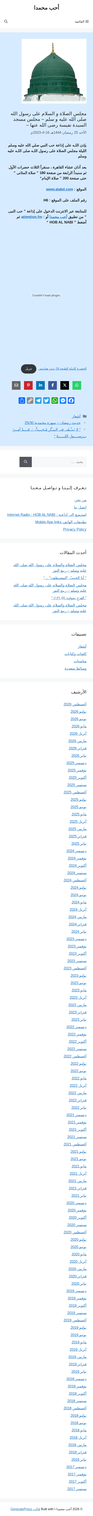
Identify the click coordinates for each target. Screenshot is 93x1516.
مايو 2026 (79, 726)
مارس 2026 (77, 741)
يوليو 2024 (79, 888)
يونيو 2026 (79, 719)
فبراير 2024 (78, 924)
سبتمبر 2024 (77, 873)
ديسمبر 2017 (76, 1467)
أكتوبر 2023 (78, 954)
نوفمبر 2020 (77, 1210)
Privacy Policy (75, 529)
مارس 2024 (77, 917)
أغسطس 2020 (75, 1232)
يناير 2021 (79, 1196)
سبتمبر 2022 (77, 1049)
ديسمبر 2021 (76, 1115)
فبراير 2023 (78, 1012)
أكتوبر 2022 (78, 1042)
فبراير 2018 (78, 1452)
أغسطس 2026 (75, 704)
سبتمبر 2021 (77, 1137)
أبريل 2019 (78, 1350)
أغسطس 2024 (75, 880)
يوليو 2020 (79, 1240)
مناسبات (80, 661)
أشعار (76, 416)
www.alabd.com (59, 189)
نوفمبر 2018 (77, 1386)
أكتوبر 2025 (78, 778)
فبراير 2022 (78, 1100)
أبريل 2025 (78, 822)
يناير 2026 (79, 756)
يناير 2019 (79, 1372)
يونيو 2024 (79, 895)
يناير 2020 (79, 1284)
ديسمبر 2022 (76, 1027)
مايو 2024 (79, 902)
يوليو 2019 (79, 1328)
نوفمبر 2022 (77, 1034)
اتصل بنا (80, 507)
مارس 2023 (77, 1005)
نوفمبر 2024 (77, 858)
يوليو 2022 (79, 1064)
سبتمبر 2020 (77, 1225)
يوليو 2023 (79, 976)
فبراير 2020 (78, 1276)
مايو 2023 (79, 990)
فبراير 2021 (78, 1188)
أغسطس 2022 (75, 1056)
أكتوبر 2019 (78, 1306)
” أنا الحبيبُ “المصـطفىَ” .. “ (65, 578)
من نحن (80, 500)
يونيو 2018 (79, 1423)
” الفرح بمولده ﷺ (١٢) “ (69, 598)
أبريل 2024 (78, 910)
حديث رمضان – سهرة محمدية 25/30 (53, 423)
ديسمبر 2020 (76, 1203)
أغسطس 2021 (75, 1144)
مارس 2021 (77, 1181)
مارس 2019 (77, 1357)
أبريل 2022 (78, 1086)
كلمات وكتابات (75, 654)
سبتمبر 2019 (77, 1313)
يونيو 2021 (79, 1159)
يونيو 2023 (79, 983)
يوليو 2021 (79, 1152)
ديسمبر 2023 (76, 939)
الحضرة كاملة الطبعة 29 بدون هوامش (62, 368)
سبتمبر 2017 (77, 1489)
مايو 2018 (79, 1430)
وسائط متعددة (76, 668)
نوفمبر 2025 (77, 770)
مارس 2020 (77, 1269)
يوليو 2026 (79, 712)
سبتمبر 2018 (77, 1401)
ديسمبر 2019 (76, 1291)
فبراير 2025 (78, 836)
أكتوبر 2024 (78, 866)
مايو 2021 (79, 1166)
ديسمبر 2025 (76, 763)
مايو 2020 (79, 1254)
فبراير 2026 (78, 748)
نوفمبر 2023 (77, 946)
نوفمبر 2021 (77, 1122)
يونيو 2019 (79, 1335)
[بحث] (25, 462)
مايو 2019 (79, 1342)
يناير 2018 (79, 1460)
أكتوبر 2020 (78, 1218)
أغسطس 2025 (75, 792)
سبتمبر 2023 (77, 961)
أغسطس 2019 (75, 1320)
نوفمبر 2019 (77, 1298)
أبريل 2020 (78, 1262)
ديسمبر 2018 (76, 1379)
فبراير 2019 (78, 1364)
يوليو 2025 (79, 800)
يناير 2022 (79, 1108)
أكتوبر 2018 (78, 1394)
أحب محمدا (46, 8)
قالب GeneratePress (25, 1509)
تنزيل (28, 368)
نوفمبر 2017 (77, 1474)
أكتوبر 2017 (78, 1482)
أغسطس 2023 (75, 968)
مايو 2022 (79, 1078)
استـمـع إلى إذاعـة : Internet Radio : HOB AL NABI (47, 515)
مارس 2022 (77, 1093)
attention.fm (31, 217)
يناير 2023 (79, 1020)
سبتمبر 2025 (77, 785)
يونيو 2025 (79, 807)
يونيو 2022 (79, 1071)
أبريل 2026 (78, 734)
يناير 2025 (79, 844)
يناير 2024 (79, 932)
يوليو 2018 (79, 1416)
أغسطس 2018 (75, 1408)
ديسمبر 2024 (76, 851)
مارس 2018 (77, 1445)
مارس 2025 (77, 829)
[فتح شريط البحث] (6, 21)
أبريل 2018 (78, 1438)
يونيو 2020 (79, 1247)
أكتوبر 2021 (78, 1130)
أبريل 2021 (78, 1174)
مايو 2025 (79, 814)
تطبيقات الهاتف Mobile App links (61, 522)
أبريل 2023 (78, 998)
